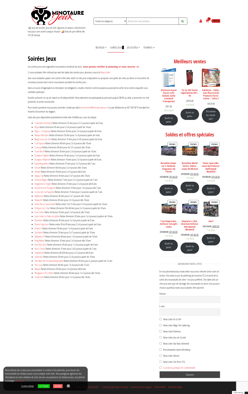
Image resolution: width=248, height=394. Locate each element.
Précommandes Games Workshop (176, 349)
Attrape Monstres (42, 135)
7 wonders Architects (43, 123)
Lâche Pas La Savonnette (45, 204)
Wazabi (37, 269)
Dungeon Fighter (42, 155)
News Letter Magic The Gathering (176, 325)
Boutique (100, 47)
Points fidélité (160, 387)
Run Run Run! (41, 244)
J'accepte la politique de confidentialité (179, 367)
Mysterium (39, 196)
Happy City (39, 175)
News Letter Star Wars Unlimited (176, 343)
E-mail (161, 306)
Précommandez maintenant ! (211, 115)
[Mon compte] (201, 20)
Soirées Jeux (116, 47)
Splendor (39, 256)
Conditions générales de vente (115, 387)
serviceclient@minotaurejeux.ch (94, 107)
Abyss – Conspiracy (42, 131)
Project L (38, 228)
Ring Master (39, 240)
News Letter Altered (171, 355)
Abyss (37, 127)
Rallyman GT (40, 236)
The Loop (39, 264)
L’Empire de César (42, 208)
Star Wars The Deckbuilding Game (49, 260)
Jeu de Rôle (132, 47)
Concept (38, 147)
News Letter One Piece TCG (174, 361)
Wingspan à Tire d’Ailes (44, 273)
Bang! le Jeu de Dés (43, 139)
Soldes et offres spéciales (190, 134)
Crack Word (39, 151)
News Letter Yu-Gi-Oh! (172, 319)
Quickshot (39, 232)
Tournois (148, 47)
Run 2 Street (40, 248)
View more (19, 380)
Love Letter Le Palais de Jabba (47, 216)
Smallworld (39, 252)
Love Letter (39, 212)
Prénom (162, 293)
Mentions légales (175, 387)
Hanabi (37, 171)
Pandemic (39, 220)
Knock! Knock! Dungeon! (45, 187)
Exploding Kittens (42, 163)
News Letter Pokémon (172, 331)
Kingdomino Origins (43, 183)
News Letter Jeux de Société (174, 337)
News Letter (105, 72)
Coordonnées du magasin (141, 387)
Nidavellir (39, 200)
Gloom (37, 167)
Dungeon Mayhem (42, 159)
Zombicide (39, 277)
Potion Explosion (42, 224)
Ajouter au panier (169, 119)
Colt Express (40, 143)
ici (137, 66)
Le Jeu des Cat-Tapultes (44, 192)
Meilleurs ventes (190, 61)
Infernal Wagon (41, 179)
